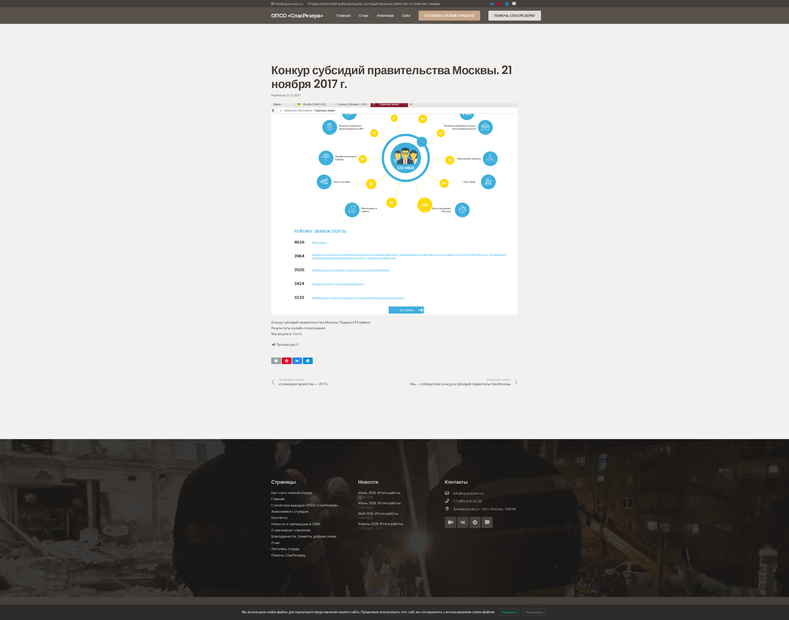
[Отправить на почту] (276, 360)
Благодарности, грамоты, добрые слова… (304, 536)
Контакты (279, 517)
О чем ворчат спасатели (290, 530)
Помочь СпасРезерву (288, 555)
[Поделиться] (297, 360)
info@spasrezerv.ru (468, 493)
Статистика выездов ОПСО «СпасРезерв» (304, 505)
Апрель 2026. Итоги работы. (380, 524)
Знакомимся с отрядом (289, 511)
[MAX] (514, 3)
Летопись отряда (285, 549)
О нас (275, 542)
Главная (277, 499)
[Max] (487, 522)
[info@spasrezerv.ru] (449, 493)
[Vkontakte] (492, 3)
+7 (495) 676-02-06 (467, 501)
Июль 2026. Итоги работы (379, 492)
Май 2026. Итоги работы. (378, 513)
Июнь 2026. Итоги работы (379, 503)
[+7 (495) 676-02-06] (449, 501)
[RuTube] (499, 3)
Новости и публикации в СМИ (295, 524)
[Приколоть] (287, 360)
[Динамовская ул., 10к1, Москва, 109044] (449, 509)
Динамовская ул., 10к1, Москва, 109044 (484, 509)
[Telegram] (506, 3)
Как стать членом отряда (291, 492)
